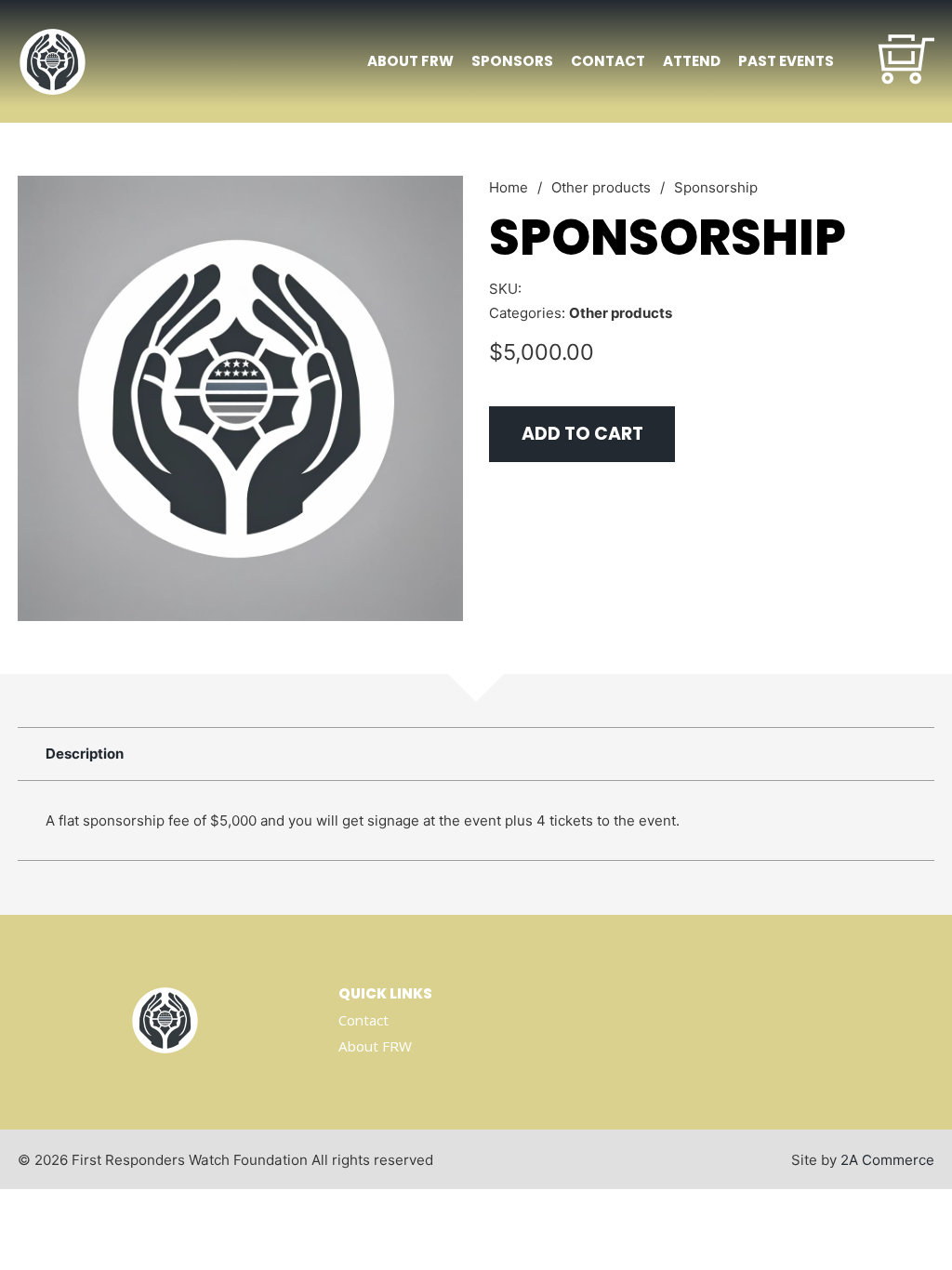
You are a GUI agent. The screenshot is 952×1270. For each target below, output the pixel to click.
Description (85, 753)
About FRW (410, 61)
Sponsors (512, 61)
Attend (692, 61)
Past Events (786, 61)
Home (508, 187)
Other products (601, 187)
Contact (608, 61)
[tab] (85, 754)
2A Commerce (887, 1160)
